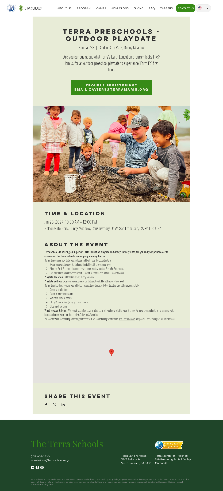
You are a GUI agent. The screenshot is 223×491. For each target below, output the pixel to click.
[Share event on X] (54, 404)
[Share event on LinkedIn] (63, 404)
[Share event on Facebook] (46, 404)
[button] (64, 8)
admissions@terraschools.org (50, 460)
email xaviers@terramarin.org (111, 89)
